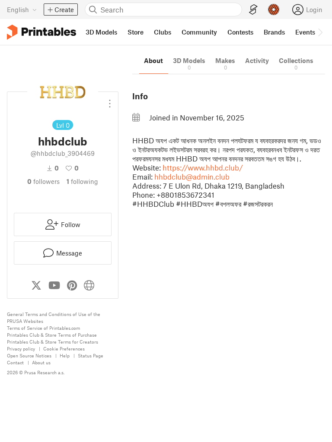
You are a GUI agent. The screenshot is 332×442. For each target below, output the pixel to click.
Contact (15, 362)
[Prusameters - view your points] (273, 9)
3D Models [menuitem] (101, 32)
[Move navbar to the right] (320, 32)
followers (43, 181)
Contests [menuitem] (240, 32)
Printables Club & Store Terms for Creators (52, 341)
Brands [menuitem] (274, 32)
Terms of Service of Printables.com (43, 328)
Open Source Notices (29, 355)
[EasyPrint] (253, 9)
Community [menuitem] (199, 32)
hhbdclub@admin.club (192, 176)
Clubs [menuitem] (162, 32)
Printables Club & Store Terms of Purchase (52, 335)
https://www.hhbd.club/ (203, 167)
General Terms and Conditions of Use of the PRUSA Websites (53, 317)
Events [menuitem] (305, 32)
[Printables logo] (41, 32)
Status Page (90, 355)
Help (65, 355)
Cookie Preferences (64, 348)
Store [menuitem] (136, 32)
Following (82, 181)
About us (41, 362)
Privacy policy (21, 348)
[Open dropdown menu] (109, 100)
